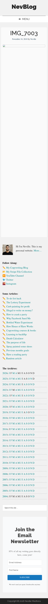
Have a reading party (16, 354)
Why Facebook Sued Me (18, 318)
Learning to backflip (16, 334)
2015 (4, 434)
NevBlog (24, 6)
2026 (4, 373)
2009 (4, 468)
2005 (4, 490)
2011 (4, 457)
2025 (4, 378)
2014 (4, 440)
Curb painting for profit (18, 306)
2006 (4, 485)
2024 (4, 384)
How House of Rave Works (19, 326)
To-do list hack (13, 298)
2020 (4, 406)
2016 (4, 429)
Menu (26, 19)
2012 (4, 451)
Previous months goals (17, 350)
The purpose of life (15, 342)
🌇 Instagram (9, 283)
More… (38, 250)
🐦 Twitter (7, 279)
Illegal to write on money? (19, 310)
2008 (4, 474)
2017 (4, 423)
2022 (4, 395)
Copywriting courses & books (21, 330)
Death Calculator (14, 338)
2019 (4, 412)
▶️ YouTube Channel (13, 275)
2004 (4, 496)
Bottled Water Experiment (19, 322)
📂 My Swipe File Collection (17, 271)
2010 (4, 462)
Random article (14, 358)
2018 (4, 418)
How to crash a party (16, 314)
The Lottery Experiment (18, 302)
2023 (4, 390)
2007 (4, 479)
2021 (4, 401)
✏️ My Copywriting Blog (15, 267)
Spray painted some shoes (19, 346)
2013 (4, 446)
